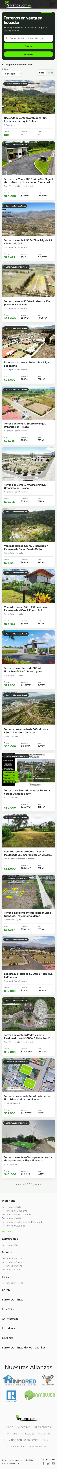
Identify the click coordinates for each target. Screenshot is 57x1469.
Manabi (7, 1252)
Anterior (20, 1184)
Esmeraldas (10, 1238)
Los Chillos (9, 1309)
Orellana (8, 1338)
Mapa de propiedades (20, 1433)
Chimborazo (10, 1318)
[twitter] (48, 1463)
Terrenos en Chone (12, 1266)
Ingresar (44, 1433)
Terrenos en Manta (12, 1258)
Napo (5, 1276)
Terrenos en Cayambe (13, 1225)
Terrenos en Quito (11, 1207)
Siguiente (36, 1184)
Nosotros (23, 1427)
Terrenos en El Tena (12, 1283)
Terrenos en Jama (11, 1269)
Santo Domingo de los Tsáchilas (24, 1347)
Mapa (50, 72)
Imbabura (8, 1328)
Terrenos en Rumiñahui (14, 1211)
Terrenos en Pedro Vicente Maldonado (22, 1222)
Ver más (6, 1231)
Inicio (9, 1427)
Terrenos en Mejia (11, 1218)
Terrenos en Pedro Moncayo (17, 1214)
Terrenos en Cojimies (13, 1262)
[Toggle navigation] (52, 4)
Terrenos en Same (11, 1245)
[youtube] (53, 1463)
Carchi (6, 1290)
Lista (41, 72)
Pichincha (9, 1200)
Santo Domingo (12, 1299)
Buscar (28, 46)
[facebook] (43, 1463)
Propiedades (42, 1427)
